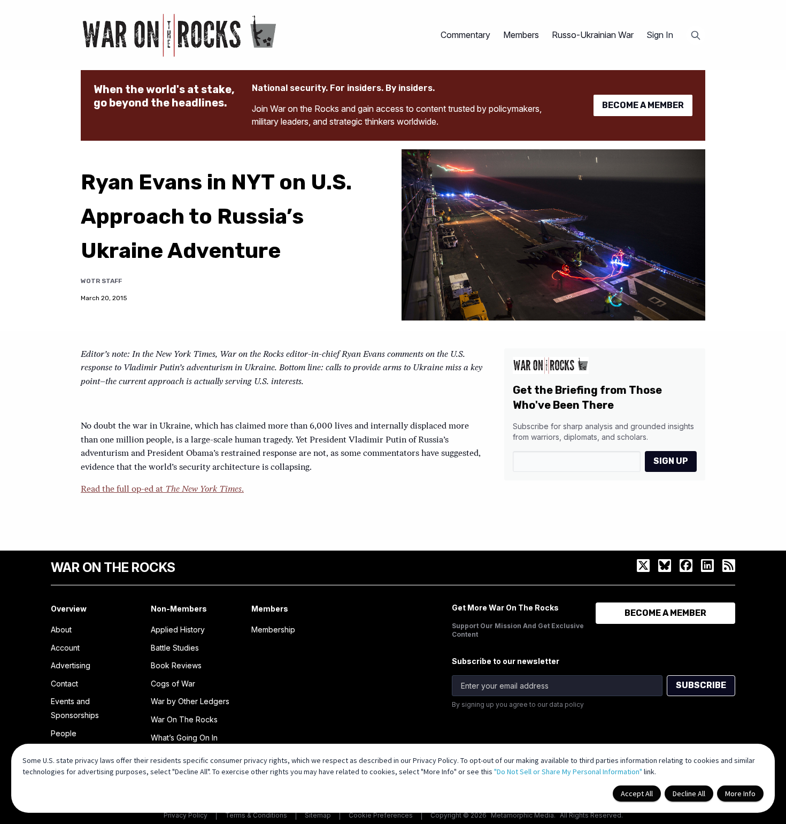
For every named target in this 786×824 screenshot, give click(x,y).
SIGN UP (670, 461)
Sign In (659, 34)
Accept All (637, 793)
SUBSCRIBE (701, 685)
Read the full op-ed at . (162, 489)
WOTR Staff (101, 281)
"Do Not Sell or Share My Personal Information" (568, 771)
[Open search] (695, 35)
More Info (740, 793)
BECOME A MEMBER (643, 105)
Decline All (689, 793)
